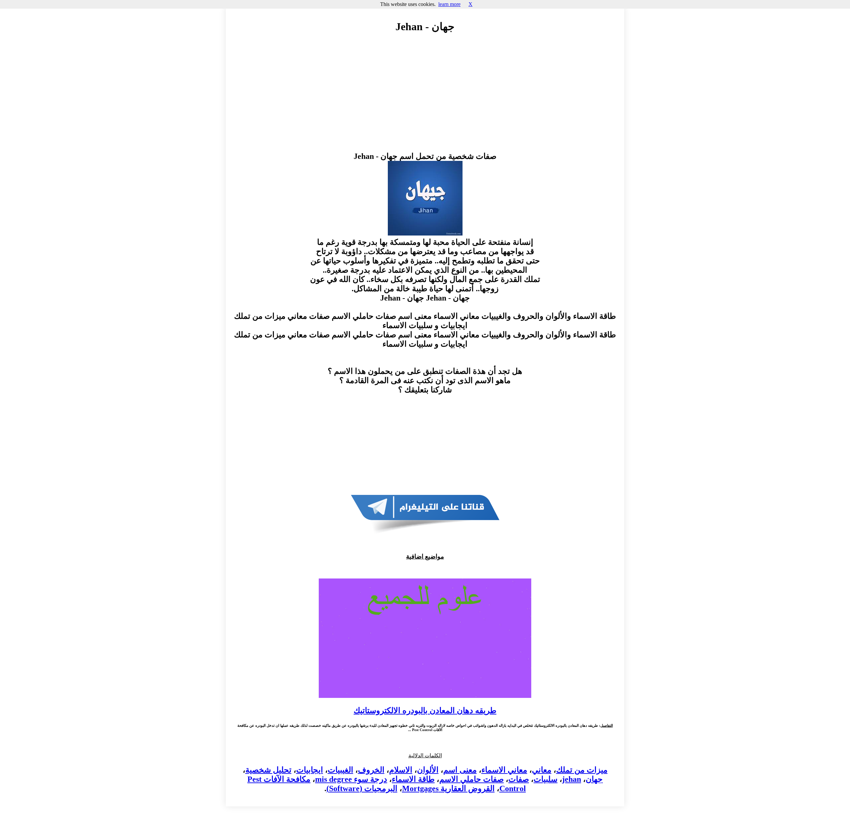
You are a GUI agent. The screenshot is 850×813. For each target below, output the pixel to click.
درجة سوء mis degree (351, 779)
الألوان (428, 770)
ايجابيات (309, 770)
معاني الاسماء (504, 770)
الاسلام (400, 770)
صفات (518, 779)
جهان (594, 779)
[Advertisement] (425, 98)
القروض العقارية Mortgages (448, 788)
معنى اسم (460, 770)
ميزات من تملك (582, 770)
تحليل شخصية (268, 770)
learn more (449, 4)
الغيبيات (340, 770)
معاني (542, 770)
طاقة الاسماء (413, 779)
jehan (571, 779)
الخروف (371, 770)
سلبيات (545, 779)
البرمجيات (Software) (361, 788)
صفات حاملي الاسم (471, 779)
